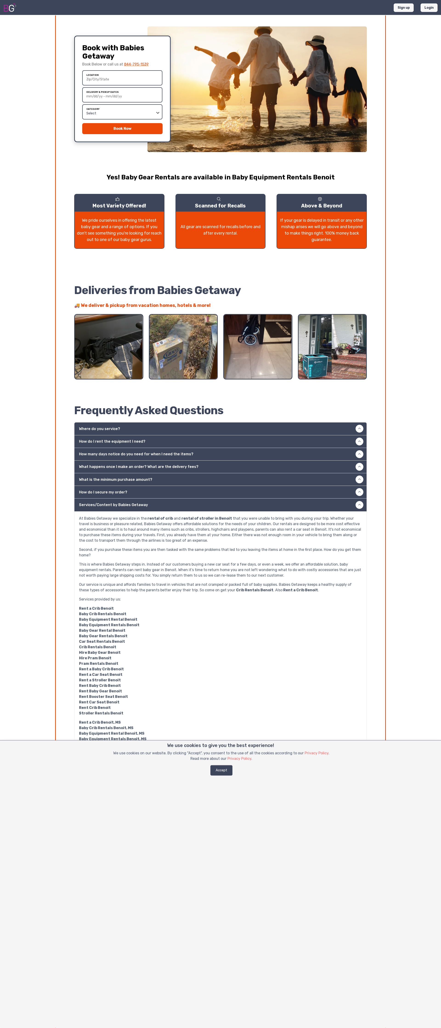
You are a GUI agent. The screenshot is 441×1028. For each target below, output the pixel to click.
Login (429, 8)
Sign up (404, 8)
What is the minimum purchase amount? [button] (115, 479)
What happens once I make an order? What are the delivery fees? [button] (138, 466)
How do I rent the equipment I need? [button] (112, 441)
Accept (221, 770)
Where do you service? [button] (99, 429)
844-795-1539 (136, 64)
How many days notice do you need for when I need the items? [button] (136, 454)
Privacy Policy (316, 753)
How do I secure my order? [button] (103, 492)
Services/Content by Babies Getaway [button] (113, 505)
